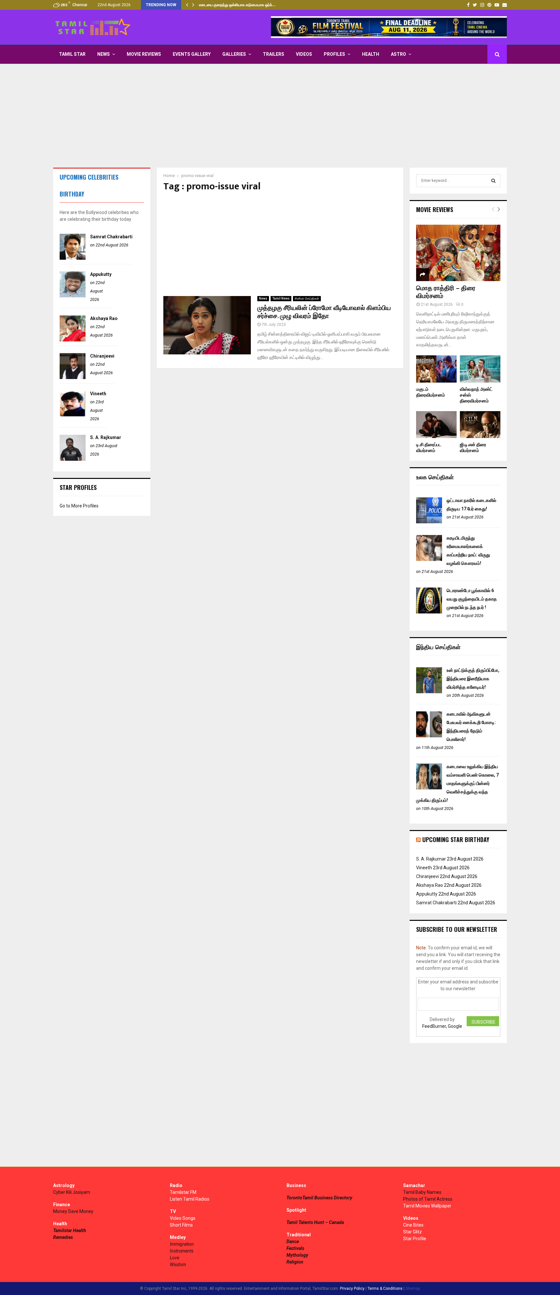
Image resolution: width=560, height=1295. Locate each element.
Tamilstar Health (69, 1230)
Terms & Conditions (385, 1288)
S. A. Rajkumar (105, 437)
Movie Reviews (144, 54)
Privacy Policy (352, 1288)
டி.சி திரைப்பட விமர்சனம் (428, 447)
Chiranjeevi (102, 356)
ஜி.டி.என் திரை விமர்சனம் (473, 447)
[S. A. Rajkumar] (73, 459)
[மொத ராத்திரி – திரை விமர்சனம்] (458, 253)
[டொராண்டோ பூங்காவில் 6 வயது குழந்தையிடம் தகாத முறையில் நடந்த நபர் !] (429, 611)
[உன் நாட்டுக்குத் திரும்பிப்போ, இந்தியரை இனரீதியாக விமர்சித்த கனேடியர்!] (429, 691)
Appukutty (100, 274)
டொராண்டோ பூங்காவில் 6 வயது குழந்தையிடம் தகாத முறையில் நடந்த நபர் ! (472, 599)
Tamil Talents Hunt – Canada (315, 1222)
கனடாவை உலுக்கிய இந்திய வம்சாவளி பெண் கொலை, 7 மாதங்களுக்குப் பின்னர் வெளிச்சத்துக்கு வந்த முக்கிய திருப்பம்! (457, 783)
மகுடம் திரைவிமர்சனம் (430, 392)
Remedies (63, 1237)
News (103, 54)
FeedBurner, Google (442, 1026)
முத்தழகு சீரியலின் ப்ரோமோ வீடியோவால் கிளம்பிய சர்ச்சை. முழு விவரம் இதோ (324, 312)
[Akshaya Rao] (73, 339)
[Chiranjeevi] (73, 377)
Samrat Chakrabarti (111, 236)
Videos (304, 54)
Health (370, 54)
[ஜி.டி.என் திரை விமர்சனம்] (480, 424)
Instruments (181, 1250)
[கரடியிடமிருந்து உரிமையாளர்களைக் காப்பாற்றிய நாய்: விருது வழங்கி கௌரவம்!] (429, 559)
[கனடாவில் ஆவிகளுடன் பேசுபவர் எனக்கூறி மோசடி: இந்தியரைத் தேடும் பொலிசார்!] (429, 735)
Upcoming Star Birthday (455, 839)
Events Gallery (192, 54)
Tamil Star (72, 54)
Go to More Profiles (79, 505)
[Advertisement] (280, 115)
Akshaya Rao (104, 318)
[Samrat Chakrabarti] (73, 258)
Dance (292, 1241)
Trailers (273, 54)
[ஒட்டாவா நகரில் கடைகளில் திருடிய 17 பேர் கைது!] (429, 521)
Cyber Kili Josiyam (71, 1192)
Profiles (334, 54)
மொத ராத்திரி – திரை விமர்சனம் (445, 292)
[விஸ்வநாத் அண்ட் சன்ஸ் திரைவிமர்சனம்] (480, 368)
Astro (398, 54)
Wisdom (178, 1264)
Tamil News (281, 298)
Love (174, 1257)
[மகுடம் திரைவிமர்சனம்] (436, 368)
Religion (294, 1262)
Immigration (182, 1244)
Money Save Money (73, 1211)
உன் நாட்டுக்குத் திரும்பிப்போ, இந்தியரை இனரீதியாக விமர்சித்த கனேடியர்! (473, 679)
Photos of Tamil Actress (427, 1199)
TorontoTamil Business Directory (319, 1197)
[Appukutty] (73, 295)
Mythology (297, 1255)
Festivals (295, 1248)
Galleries (234, 54)
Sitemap (412, 1288)
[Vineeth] (73, 415)
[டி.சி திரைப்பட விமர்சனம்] (436, 424)
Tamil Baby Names (422, 1192)
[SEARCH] (493, 180)
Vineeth (98, 393)
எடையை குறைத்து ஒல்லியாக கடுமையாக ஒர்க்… (237, 5)
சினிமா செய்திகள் (307, 298)
